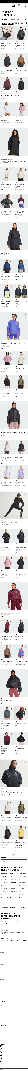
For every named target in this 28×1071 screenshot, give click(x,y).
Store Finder (17, 951)
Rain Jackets (13, 888)
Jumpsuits (4, 876)
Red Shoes (13, 904)
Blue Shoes (13, 879)
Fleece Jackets (21, 892)
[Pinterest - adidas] (1, 1056)
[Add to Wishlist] (11, 29)
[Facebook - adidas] (1, 1047)
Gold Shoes (13, 882)
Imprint (3, 949)
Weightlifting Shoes (22, 895)
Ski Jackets (13, 898)
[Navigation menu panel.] (2, 5)
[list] (14, 19)
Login (1, 938)
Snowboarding (5, 898)
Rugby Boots (22, 873)
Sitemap (16, 947)
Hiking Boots (22, 882)
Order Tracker (4, 947)
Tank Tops (4, 888)
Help (2, 951)
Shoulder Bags (12, 907)
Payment (16, 949)
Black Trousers (12, 876)
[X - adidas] (1, 1053)
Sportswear (13, 895)
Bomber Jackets (3, 886)
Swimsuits (4, 895)
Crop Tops (4, 882)
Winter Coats (4, 873)
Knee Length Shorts (4, 907)
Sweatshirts (4, 901)
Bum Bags (4, 879)
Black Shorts (22, 901)
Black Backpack (21, 886)
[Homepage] (13, 6)
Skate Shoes (22, 876)
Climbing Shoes (21, 889)
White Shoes (13, 891)
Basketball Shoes (22, 898)
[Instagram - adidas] (1, 1050)
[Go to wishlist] (6, 5)
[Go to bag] (25, 5)
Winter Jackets (21, 879)
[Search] (22, 5)
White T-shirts (12, 873)
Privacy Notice (17, 1065)
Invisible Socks (12, 886)
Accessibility (17, 1067)
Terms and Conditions (6, 1067)
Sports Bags (4, 891)
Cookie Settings (5, 1064)
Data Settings (17, 1064)
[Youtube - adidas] (1, 1062)
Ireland (5, 1070)
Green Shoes (22, 904)
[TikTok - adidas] (1, 1059)
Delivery (3, 945)
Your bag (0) (6, 938)
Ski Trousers (13, 901)
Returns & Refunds (18, 945)
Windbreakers (5, 904)
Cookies (3, 1065)
